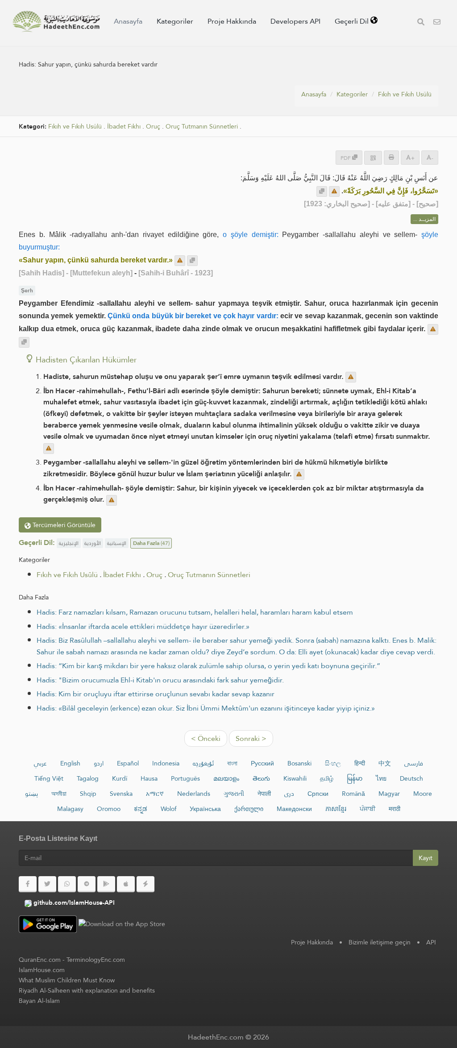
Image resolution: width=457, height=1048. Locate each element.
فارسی (413, 763)
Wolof (168, 809)
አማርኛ (155, 793)
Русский (262, 763)
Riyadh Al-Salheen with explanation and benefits (87, 990)
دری (289, 793)
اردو (99, 763)
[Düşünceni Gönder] (334, 191)
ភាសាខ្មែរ (335, 809)
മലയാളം (226, 778)
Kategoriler (175, 21)
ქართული (248, 809)
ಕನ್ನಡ (140, 809)
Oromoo (108, 809)
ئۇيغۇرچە (203, 763)
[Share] (373, 158)
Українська (205, 809)
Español (128, 763)
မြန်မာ (354, 778)
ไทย (381, 778)
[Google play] (106, 884)
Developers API (295, 21)
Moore (422, 793)
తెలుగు (261, 778)
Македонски (294, 809)
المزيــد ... (424, 219)
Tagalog (88, 778)
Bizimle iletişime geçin (380, 942)
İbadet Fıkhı (124, 126)
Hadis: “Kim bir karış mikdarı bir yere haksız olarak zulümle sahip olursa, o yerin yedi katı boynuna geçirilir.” (208, 665)
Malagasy (70, 809)
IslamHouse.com (42, 970)
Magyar (389, 793)
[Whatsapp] (67, 884)
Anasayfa (128, 21)
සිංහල (333, 763)
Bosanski (299, 763)
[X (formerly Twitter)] (47, 884)
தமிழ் (326, 778)
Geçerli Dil (352, 21)
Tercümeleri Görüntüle (63, 525)
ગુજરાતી (234, 793)
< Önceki (205, 738)
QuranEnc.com (40, 959)
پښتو (31, 793)
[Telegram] (87, 884)
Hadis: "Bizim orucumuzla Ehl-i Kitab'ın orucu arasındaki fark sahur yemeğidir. (160, 680)
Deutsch (411, 778)
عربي (40, 763)
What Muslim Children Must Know (67, 980)
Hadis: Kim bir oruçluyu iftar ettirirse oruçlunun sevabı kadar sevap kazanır (155, 693)
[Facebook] (28, 884)
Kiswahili (295, 778)
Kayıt (425, 858)
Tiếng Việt (48, 778)
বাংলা (232, 763)
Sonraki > (251, 738)
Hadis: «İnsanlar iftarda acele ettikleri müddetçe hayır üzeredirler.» (143, 626)
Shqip (88, 793)
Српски (317, 793)
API (431, 942)
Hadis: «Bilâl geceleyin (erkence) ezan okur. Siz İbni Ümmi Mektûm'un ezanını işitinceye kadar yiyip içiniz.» (206, 708)
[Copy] (321, 191)
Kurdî (119, 778)
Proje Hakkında (232, 21)
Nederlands (193, 793)
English (70, 763)
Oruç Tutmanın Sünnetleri (202, 126)
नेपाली (264, 793)
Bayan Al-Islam (39, 1000)
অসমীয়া (58, 793)
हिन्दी (359, 763)
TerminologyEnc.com (95, 959)
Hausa (149, 778)
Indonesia (165, 763)
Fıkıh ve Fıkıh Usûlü (405, 94)
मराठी (394, 809)
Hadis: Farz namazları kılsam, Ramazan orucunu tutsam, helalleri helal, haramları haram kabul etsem (195, 612)
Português (185, 778)
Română (353, 793)
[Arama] (421, 22)
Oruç (153, 126)
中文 (384, 763)
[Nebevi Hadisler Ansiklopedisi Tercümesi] (56, 21)
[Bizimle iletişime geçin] (437, 22)
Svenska (121, 793)
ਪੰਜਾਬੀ (367, 809)
